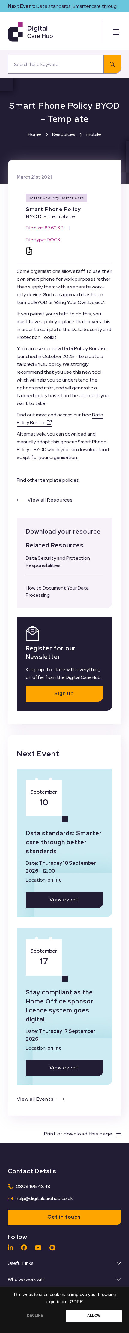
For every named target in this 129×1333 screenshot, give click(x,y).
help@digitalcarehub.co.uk (44, 1198)
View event (64, 900)
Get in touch (64, 1217)
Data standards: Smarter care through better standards (64, 842)
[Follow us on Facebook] (25, 1248)
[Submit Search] (112, 64)
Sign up (64, 693)
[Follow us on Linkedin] (12, 1248)
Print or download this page (78, 1134)
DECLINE (35, 1315)
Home (34, 134)
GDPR (76, 1301)
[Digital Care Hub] (30, 31)
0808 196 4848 (33, 1186)
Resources (63, 134)
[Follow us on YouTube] (40, 1248)
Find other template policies (48, 480)
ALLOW (93, 1315)
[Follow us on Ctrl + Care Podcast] (54, 1248)
